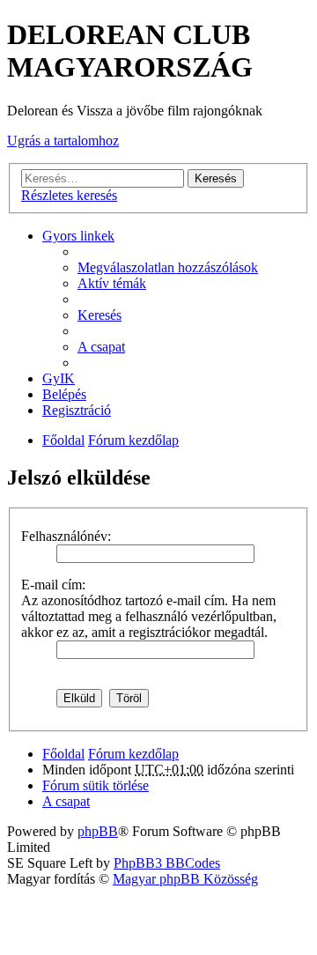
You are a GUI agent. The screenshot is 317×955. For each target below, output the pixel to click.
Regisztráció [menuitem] (76, 410)
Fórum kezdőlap (133, 440)
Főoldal (63, 440)
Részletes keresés (69, 195)
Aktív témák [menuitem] (111, 283)
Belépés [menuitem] (64, 394)
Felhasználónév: (66, 536)
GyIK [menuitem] (58, 378)
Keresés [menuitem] (99, 314)
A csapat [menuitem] (101, 346)
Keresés (216, 178)
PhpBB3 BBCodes (167, 862)
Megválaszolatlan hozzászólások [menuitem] (167, 267)
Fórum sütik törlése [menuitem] (95, 785)
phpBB (97, 831)
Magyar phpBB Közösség (185, 878)
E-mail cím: (53, 584)
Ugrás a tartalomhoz (63, 140)
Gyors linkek (78, 235)
